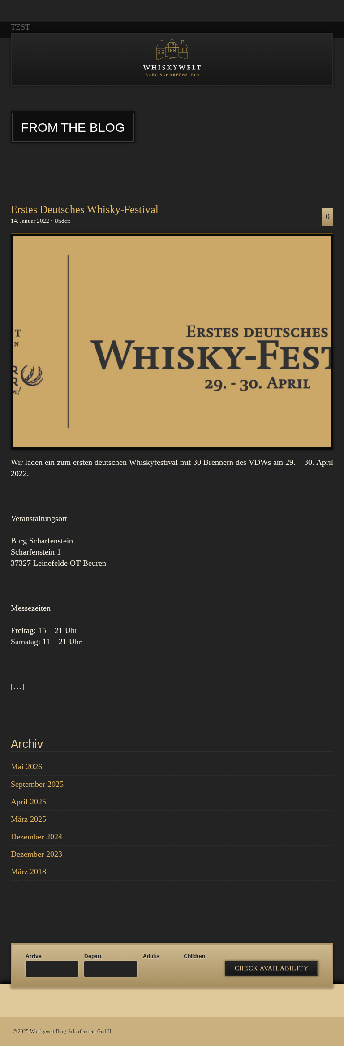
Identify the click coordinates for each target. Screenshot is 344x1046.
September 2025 (37, 784)
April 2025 (28, 801)
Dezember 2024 (36, 836)
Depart (93, 956)
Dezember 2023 (36, 854)
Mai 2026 (26, 766)
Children (194, 956)
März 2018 (28, 871)
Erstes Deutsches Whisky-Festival (85, 209)
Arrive (34, 956)
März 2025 (28, 819)
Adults (151, 956)
